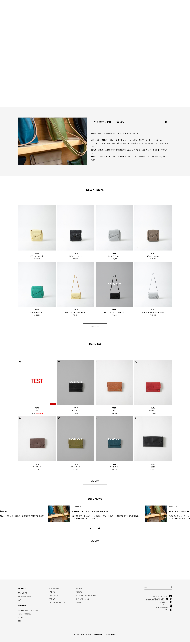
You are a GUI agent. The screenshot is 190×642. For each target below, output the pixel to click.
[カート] (175, 4)
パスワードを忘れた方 (57, 602)
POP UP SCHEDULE (117, 5)
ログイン (52, 592)
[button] (90, 528)
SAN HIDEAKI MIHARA (53, 5)
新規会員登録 (54, 588)
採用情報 (79, 592)
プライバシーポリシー (83, 599)
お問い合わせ (54, 595)
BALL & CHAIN (34, 5)
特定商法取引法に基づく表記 (86, 595)
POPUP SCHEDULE (24, 614)
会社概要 (79, 588)
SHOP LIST (134, 5)
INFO (145, 5)
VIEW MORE (95, 327)
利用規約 (79, 602)
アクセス (52, 599)
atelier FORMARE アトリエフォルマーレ (12, 4)
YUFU (69, 5)
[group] (95, 514)
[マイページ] (170, 4)
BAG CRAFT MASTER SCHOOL (92, 5)
